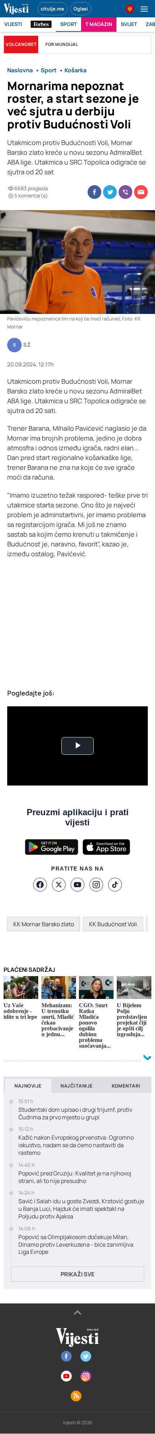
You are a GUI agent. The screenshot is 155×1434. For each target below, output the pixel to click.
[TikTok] (115, 885)
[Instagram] (96, 885)
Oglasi (81, 8)
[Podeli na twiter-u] (110, 192)
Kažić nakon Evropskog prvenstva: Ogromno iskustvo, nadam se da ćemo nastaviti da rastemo (76, 1145)
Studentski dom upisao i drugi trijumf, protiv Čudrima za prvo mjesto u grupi (75, 1113)
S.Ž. (27, 345)
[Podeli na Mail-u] (141, 192)
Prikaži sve (77, 1274)
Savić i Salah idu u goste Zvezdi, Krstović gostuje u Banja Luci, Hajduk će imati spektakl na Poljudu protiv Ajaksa (81, 1208)
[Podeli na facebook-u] (94, 192)
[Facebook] (40, 885)
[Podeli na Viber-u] (125, 192)
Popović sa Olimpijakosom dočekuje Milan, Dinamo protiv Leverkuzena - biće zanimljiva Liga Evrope (75, 1244)
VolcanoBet (21, 44)
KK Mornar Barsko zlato (43, 924)
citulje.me (52, 8)
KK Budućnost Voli (113, 924)
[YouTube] (77, 885)
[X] (59, 885)
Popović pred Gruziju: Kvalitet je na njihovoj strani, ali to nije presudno (74, 1177)
